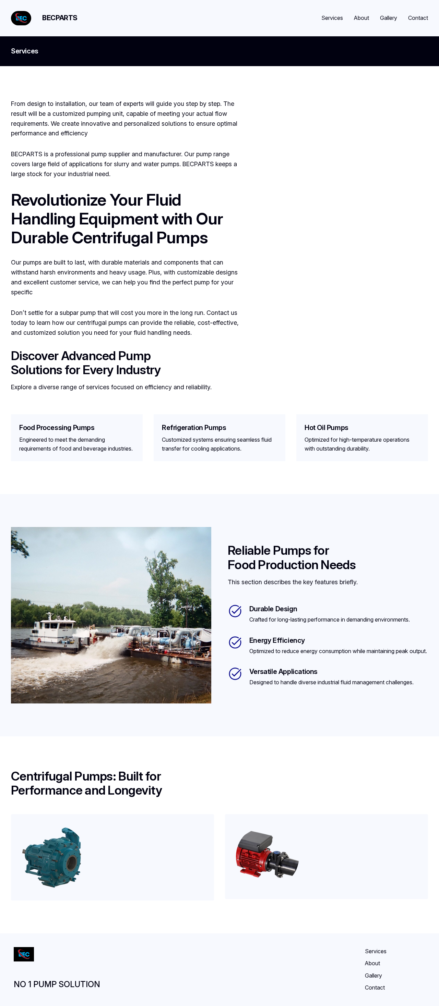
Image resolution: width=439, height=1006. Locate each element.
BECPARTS (60, 18)
